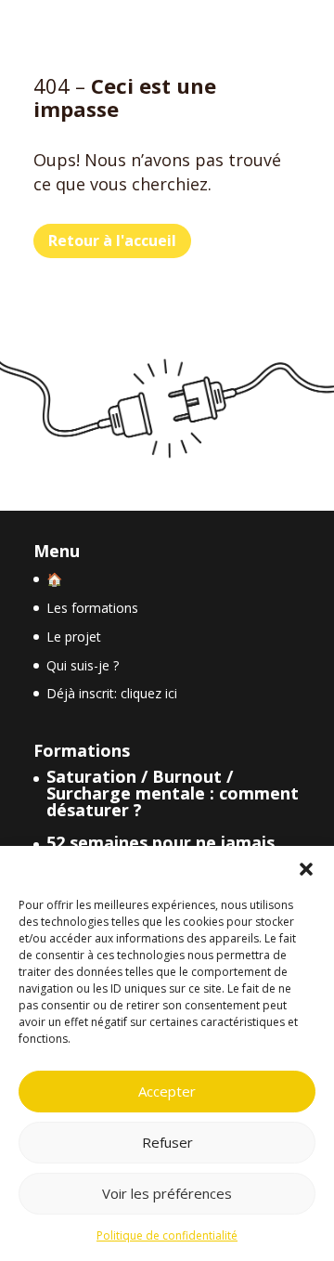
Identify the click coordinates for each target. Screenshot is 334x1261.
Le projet (73, 636)
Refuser (167, 1142)
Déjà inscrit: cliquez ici (111, 693)
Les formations (92, 608)
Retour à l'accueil (112, 240)
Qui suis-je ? (82, 665)
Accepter (167, 1091)
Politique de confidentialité (167, 1235)
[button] (306, 869)
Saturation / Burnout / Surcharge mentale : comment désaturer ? (172, 793)
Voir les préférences (167, 1193)
